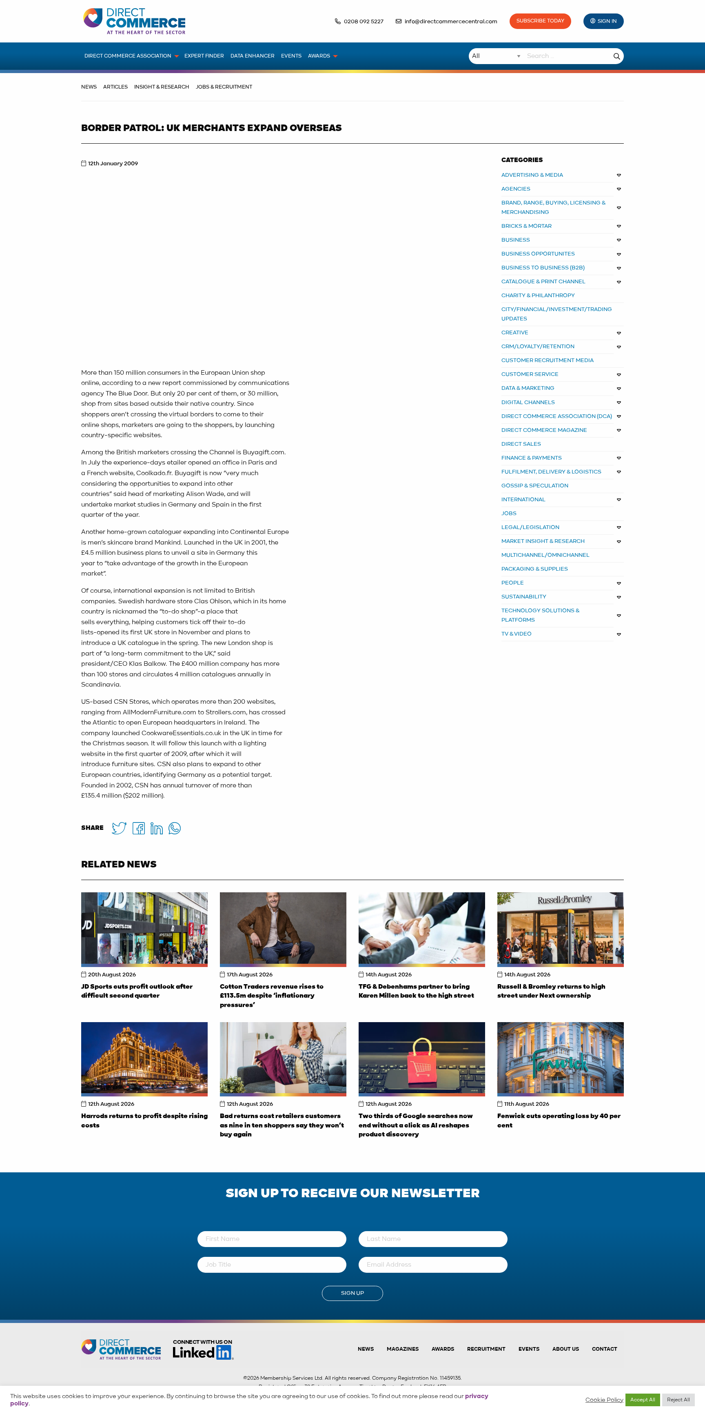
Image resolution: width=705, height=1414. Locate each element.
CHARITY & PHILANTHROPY (538, 295)
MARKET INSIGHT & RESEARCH (543, 541)
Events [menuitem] (291, 56)
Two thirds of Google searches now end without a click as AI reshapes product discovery (416, 1125)
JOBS (509, 513)
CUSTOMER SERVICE (530, 374)
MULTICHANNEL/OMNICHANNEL (545, 555)
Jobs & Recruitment (224, 87)
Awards (443, 1349)
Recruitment (486, 1349)
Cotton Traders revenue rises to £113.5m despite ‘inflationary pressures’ (272, 996)
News (89, 87)
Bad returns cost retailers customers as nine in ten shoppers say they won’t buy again (282, 1125)
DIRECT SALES (521, 444)
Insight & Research (161, 87)
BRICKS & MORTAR (526, 226)
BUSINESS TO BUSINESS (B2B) (543, 268)
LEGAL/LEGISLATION (530, 527)
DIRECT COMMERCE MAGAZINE (544, 430)
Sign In (607, 21)
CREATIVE (514, 333)
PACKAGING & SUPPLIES (534, 569)
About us (565, 1349)
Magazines (403, 1349)
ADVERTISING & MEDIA (532, 175)
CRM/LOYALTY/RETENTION (537, 346)
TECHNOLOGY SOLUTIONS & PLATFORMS (540, 615)
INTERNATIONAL (523, 499)
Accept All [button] (642, 1400)
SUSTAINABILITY (523, 597)
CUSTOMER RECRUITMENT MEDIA (547, 360)
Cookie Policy (604, 1400)
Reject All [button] (678, 1400)
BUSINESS (515, 240)
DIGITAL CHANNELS (528, 402)
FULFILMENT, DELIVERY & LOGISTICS (551, 472)
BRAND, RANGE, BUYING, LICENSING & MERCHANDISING (553, 207)
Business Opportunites (538, 254)
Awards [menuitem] (319, 56)
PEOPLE (512, 583)
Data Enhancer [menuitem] (253, 56)
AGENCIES (515, 189)
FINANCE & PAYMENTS (531, 458)
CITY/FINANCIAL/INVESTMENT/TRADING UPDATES (556, 314)
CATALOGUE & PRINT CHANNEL (543, 282)
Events (529, 1349)
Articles (115, 87)
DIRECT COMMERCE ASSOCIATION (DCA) (556, 416)
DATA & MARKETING (527, 388)
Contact (604, 1349)
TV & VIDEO (516, 634)
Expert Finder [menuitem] (204, 56)
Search (617, 56)
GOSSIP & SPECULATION (534, 486)
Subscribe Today (540, 21)
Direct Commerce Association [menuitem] (127, 56)
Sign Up (352, 1293)
